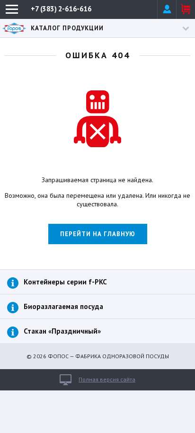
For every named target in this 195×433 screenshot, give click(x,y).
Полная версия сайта (107, 379)
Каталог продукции (67, 28)
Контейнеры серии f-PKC (65, 281)
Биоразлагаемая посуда (63, 306)
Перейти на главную (97, 234)
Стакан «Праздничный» (62, 331)
